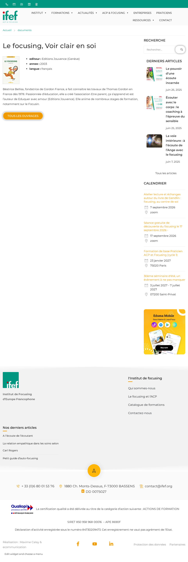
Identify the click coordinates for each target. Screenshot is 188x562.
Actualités (86, 12)
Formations (60, 12)
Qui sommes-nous (141, 388)
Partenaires (177, 544)
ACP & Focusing (113, 12)
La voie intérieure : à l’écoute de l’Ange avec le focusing (175, 145)
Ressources (142, 20)
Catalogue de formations (146, 405)
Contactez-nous (140, 413)
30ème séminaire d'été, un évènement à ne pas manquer (164, 277)
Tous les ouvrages (23, 116)
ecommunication (14, 547)
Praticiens (164, 12)
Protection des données (150, 544)
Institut (37, 12)
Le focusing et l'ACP (142, 396)
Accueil (7, 30)
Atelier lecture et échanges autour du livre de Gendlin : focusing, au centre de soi (162, 198)
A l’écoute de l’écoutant (18, 435)
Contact (165, 20)
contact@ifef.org (158, 486)
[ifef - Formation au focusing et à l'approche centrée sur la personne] (10, 16)
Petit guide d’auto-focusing (20, 458)
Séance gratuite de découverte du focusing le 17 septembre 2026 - (163, 226)
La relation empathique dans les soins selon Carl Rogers (31, 447)
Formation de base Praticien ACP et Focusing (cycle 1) (163, 253)
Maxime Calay (29, 542)
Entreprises (142, 12)
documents (24, 30)
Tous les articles (165, 173)
